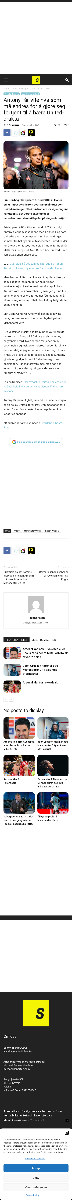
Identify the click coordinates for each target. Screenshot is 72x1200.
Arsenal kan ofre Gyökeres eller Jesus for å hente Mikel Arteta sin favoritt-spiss (45, 653)
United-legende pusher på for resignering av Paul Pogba (54, 575)
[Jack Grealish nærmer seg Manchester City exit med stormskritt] (12, 670)
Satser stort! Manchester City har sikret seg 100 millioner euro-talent (52, 783)
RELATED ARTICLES (16, 639)
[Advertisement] (36, 38)
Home (6, 88)
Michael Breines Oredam (15, 1120)
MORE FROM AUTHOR (44, 639)
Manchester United (41, 88)
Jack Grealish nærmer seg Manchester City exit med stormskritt (40, 669)
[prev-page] (5, 699)
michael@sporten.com (16, 1069)
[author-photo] (36, 612)
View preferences (36, 1187)
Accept (36, 1168)
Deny (36, 1177)
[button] (67, 1133)
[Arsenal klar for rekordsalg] (12, 687)
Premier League (20, 88)
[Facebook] (6, 132)
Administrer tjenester (35, 1158)
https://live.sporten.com (31, 132)
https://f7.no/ (15, 132)
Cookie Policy (32, 1195)
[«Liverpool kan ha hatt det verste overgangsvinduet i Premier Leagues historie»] (19, 803)
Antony (17, 530)
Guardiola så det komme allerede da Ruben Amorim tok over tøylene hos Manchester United (18, 577)
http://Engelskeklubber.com (36, 623)
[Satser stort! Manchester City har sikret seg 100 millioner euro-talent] (53, 765)
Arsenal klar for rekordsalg (40, 682)
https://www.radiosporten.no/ (23, 132)
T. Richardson (13, 125)
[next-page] (11, 699)
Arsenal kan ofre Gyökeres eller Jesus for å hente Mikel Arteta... (18, 745)
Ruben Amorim (52, 530)
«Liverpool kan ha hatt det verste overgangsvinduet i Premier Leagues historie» (18, 820)
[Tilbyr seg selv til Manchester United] (53, 803)
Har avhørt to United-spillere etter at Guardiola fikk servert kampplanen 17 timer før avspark (34, 386)
